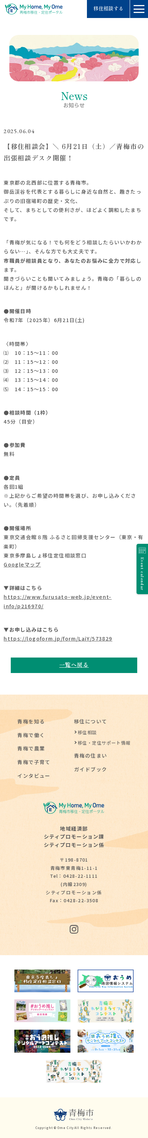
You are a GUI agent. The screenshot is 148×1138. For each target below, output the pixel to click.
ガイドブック (90, 769)
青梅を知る (31, 721)
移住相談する (108, 8)
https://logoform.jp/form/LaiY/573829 (58, 638)
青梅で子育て (33, 762)
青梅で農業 (31, 748)
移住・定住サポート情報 (104, 743)
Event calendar (142, 574)
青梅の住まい (90, 755)
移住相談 (87, 732)
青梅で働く (31, 735)
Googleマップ (22, 564)
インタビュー (33, 775)
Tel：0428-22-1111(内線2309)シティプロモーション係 (74, 883)
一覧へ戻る (74, 664)
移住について (90, 721)
